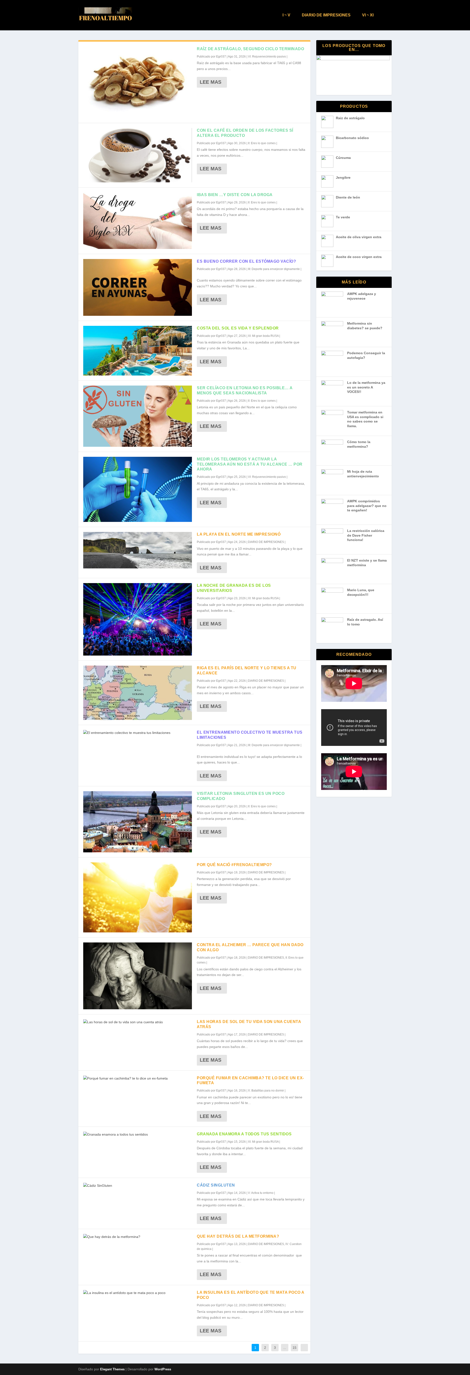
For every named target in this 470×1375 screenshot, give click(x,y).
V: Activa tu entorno (260, 1193)
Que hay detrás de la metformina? (238, 1236)
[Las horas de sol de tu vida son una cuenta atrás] (137, 1022)
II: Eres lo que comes (262, 143)
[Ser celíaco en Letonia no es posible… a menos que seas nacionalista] (137, 416)
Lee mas (210, 82)
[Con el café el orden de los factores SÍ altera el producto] (137, 155)
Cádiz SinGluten (216, 1185)
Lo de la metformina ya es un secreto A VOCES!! (366, 387)
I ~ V (286, 15)
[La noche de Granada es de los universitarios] (137, 619)
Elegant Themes (112, 1369)
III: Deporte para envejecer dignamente (274, 269)
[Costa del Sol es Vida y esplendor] (137, 351)
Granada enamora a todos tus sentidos (244, 1134)
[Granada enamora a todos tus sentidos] (137, 1135)
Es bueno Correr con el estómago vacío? (246, 261)
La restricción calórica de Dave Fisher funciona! (365, 535)
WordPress (162, 1369)
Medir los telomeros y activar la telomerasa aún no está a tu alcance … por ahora (250, 464)
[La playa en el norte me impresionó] (137, 550)
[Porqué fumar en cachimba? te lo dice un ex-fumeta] (137, 1078)
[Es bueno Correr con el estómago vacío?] (137, 287)
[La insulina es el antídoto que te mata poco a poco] (137, 1293)
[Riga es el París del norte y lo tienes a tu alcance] (137, 693)
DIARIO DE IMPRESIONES (326, 15)
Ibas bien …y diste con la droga (235, 195)
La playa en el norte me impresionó (239, 534)
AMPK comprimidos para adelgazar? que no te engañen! (367, 505)
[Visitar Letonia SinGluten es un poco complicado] (137, 821)
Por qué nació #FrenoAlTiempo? (234, 865)
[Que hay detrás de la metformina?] (137, 1237)
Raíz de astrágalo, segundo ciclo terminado (250, 49)
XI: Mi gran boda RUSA (263, 336)
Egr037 (221, 56)
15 (294, 1348)
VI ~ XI (368, 15)
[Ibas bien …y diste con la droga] (137, 220)
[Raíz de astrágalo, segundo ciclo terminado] (137, 82)
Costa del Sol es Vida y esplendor (238, 328)
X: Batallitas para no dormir (266, 1090)
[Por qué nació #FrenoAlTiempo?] (137, 897)
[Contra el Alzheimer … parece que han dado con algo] (137, 975)
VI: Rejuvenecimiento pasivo (267, 56)
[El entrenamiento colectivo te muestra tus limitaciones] (137, 733)
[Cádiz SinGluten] (137, 1186)
